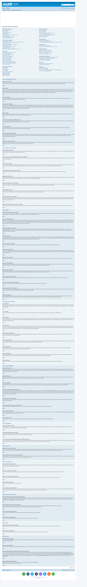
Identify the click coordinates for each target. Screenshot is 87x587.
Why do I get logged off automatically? (8, 36)
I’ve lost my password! (5, 35)
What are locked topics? (6, 74)
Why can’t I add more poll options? (7, 56)
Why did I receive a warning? (6, 60)
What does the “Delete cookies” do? (8, 37)
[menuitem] (8, 8)
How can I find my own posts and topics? (45, 53)
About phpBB (4, 540)
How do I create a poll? (5, 55)
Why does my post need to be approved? (8, 63)
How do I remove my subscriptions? (44, 60)
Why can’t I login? (5, 33)
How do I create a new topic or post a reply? (9, 52)
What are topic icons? (5, 75)
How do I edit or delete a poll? (6, 57)
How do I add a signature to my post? (8, 54)
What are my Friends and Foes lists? (45, 45)
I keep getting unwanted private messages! (45, 41)
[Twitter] (32, 574)
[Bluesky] (44, 574)
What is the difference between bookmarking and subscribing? (48, 57)
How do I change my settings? (7, 41)
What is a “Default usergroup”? (44, 35)
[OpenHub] (53, 574)
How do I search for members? (44, 52)
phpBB (36, 178)
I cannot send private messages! (44, 40)
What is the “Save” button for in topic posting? (9, 62)
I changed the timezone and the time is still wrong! (10, 44)
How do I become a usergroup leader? (45, 33)
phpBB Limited (31, 539)
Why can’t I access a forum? (6, 58)
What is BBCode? (5, 67)
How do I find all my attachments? (44, 64)
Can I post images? (5, 70)
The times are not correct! (6, 43)
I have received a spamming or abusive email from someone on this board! (50, 42)
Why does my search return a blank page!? (46, 51)
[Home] (7, 4)
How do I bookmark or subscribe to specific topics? (47, 58)
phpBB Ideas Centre (48, 546)
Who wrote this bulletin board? (43, 67)
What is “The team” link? (43, 36)
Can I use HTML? (5, 68)
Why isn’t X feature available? (43, 68)
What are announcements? (6, 72)
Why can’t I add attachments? (7, 59)
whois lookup (4, 553)
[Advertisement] (38, 18)
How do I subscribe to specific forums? (45, 59)
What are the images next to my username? (9, 46)
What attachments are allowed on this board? (46, 63)
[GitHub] (36, 574)
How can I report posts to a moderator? (8, 61)
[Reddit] (49, 574)
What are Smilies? (5, 69)
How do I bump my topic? (6, 64)
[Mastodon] (40, 574)
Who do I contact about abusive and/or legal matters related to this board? (50, 69)
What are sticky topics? (6, 73)
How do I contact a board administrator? (45, 70)
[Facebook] (28, 574)
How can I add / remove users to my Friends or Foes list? (48, 46)
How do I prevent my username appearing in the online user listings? (13, 42)
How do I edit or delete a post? (7, 53)
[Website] (23, 574)
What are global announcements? (7, 71)
